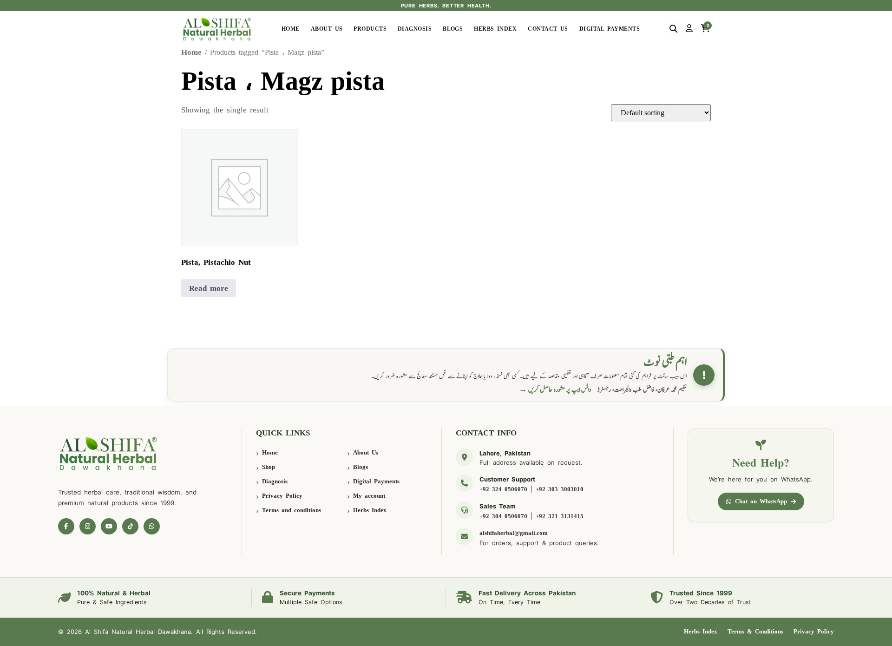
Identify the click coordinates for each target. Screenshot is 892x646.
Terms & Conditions (755, 631)
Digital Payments (609, 29)
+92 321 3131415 (560, 516)
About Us (327, 29)
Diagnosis (415, 29)
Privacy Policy (282, 495)
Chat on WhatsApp (761, 501)
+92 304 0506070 (503, 516)
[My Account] (689, 28)
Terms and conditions (291, 510)
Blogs (453, 29)
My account (369, 495)
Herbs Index (495, 29)
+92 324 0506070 (503, 489)
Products (370, 29)
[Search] (673, 29)
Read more (208, 288)
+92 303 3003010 (560, 489)
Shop (268, 466)
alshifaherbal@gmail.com (513, 532)
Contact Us (548, 29)
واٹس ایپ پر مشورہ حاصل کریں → (555, 389)
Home (291, 29)
